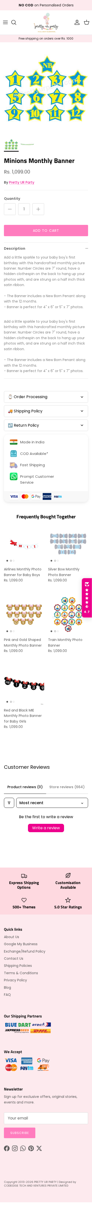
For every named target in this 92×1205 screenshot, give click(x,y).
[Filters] (9, 803)
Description (14, 248)
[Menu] (5, 22)
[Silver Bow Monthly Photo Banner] (68, 544)
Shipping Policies (18, 965)
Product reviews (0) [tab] (25, 786)
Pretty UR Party (21, 182)
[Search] (16, 22)
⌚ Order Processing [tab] (27, 397)
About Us (11, 936)
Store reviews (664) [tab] (67, 786)
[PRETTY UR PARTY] (46, 22)
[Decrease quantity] (10, 209)
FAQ (7, 994)
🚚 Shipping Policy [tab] (25, 411)
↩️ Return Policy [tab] (23, 425)
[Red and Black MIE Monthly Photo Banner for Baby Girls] (24, 685)
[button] (87, 598)
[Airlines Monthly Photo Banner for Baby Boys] (24, 544)
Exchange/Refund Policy (24, 951)
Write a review (46, 828)
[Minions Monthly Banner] (11, 144)
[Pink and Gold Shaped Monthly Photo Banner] (24, 615)
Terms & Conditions (21, 973)
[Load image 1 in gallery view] (46, 88)
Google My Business (21, 944)
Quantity (12, 198)
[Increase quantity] (38, 209)
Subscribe (19, 1133)
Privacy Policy (15, 980)
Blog (7, 987)
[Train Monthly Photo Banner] (68, 615)
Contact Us (13, 958)
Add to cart (46, 230)
